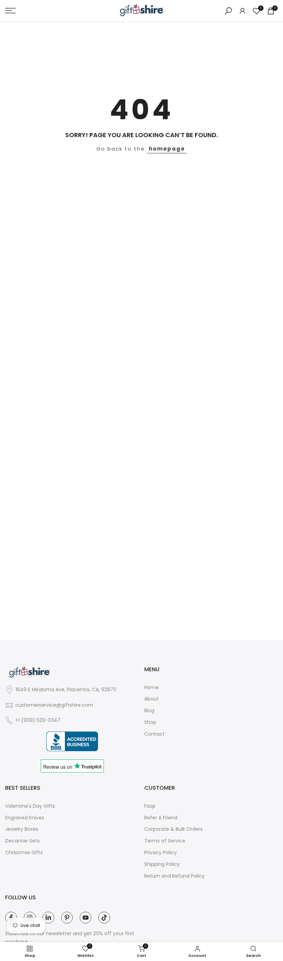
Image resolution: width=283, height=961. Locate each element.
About (151, 699)
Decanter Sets (22, 841)
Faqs (149, 806)
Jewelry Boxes (21, 829)
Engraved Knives (24, 818)
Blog (149, 710)
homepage (167, 148)
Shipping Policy (162, 864)
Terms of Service (164, 841)
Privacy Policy (160, 852)
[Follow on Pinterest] (67, 917)
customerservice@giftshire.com (54, 705)
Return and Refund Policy (174, 876)
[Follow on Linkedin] (48, 917)
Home (151, 687)
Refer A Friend (160, 818)
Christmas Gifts (24, 852)
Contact (154, 734)
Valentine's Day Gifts (30, 806)
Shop (150, 722)
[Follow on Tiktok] (104, 917)
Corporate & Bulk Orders (173, 829)
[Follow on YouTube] (85, 917)
